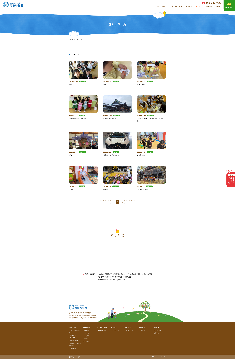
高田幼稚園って (162, 6)
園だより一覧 (129, 330)
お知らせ (189, 6)
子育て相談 (86, 341)
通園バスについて (74, 340)
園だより (199, 6)
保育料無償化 (73, 348)
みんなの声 (86, 335)
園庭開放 (86, 338)
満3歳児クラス (73, 335)
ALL (70, 54)
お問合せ (219, 6)
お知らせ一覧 (115, 330)
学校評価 (209, 6)
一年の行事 (86, 333)
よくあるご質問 (177, 6)
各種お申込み (157, 330)
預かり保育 (72, 338)
